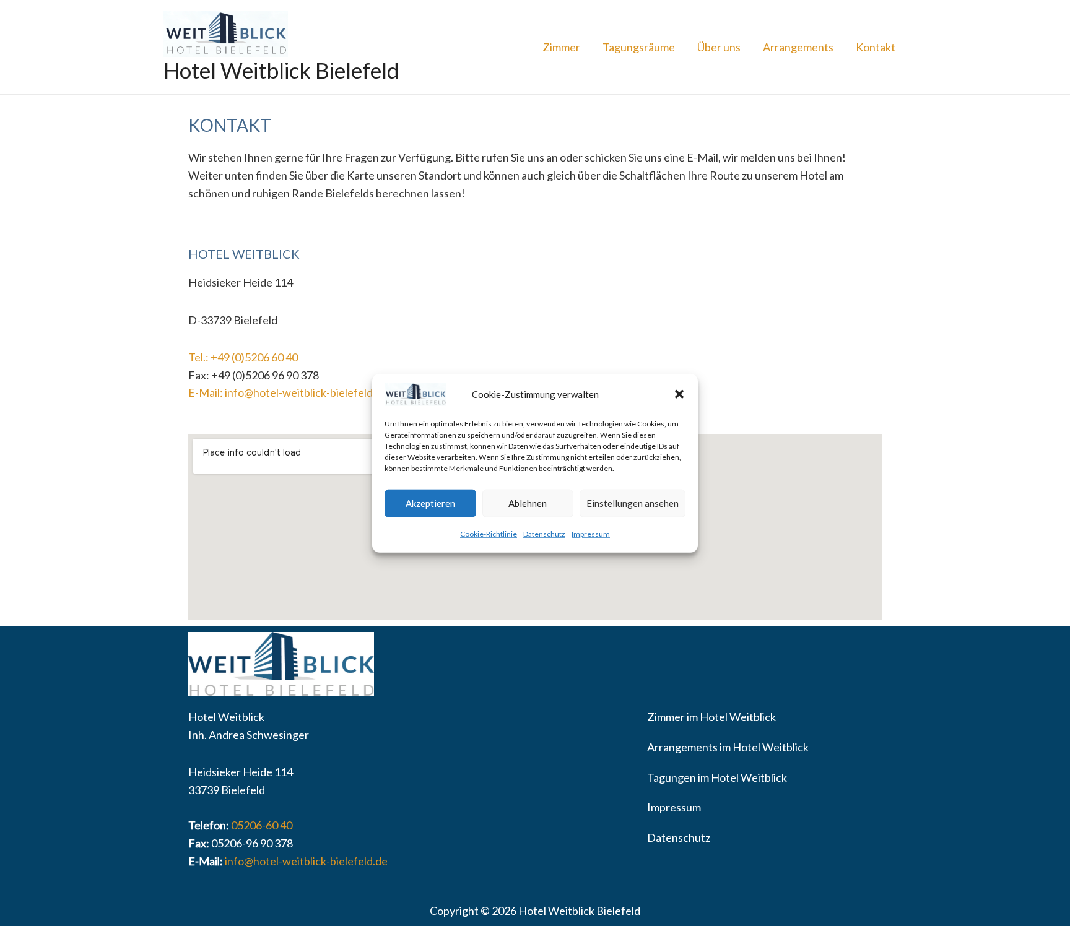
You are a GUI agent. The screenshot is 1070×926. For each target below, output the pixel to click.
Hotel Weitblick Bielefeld (281, 70)
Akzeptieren (430, 503)
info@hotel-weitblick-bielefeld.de (306, 861)
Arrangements (798, 47)
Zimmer (561, 47)
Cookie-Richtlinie (488, 534)
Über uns (719, 47)
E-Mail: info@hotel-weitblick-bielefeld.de (288, 392)
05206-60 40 (261, 825)
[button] (679, 394)
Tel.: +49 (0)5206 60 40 (243, 357)
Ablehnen (527, 503)
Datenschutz (544, 534)
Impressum (591, 534)
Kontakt (875, 47)
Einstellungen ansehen (632, 503)
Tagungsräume (638, 47)
